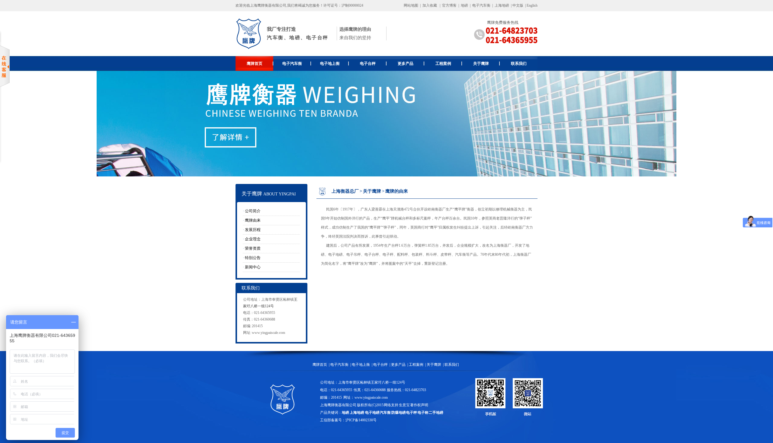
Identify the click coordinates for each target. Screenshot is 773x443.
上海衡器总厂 (345, 191)
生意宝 (404, 405)
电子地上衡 (330, 63)
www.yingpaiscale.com (268, 333)
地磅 (464, 5)
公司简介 (253, 211)
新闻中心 (253, 267)
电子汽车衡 (481, 5)
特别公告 (253, 257)
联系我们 (519, 63)
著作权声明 (419, 405)
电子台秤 (368, 63)
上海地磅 (501, 5)
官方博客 (449, 5)
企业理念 (253, 239)
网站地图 (411, 5)
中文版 (517, 5)
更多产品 (405, 63)
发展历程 (253, 229)
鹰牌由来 (253, 220)
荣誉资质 (253, 248)
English (532, 5)
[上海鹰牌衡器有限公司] (249, 48)
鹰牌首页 (254, 63)
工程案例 (443, 63)
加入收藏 (429, 5)
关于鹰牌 (481, 63)
